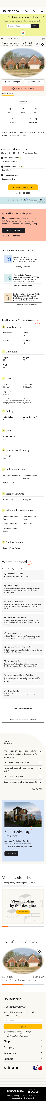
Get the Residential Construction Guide (23, 305)
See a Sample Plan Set (23, 708)
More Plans (6, 93)
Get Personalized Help (14, 230)
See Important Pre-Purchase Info (23, 719)
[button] (44, 17)
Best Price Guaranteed (28, 153)
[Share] (37, 44)
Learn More (11, 854)
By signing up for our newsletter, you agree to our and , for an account (19, 1034)
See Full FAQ (37, 789)
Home (3, 38)
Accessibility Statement (23, 1098)
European (14, 38)
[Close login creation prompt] (44, 17)
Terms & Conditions (21, 22)
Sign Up (23, 1027)
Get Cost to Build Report (23, 286)
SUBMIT (35, 26)
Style (8, 38)
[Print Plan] (44, 38)
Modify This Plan (23, 267)
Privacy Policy (36, 22)
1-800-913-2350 (24, 193)
